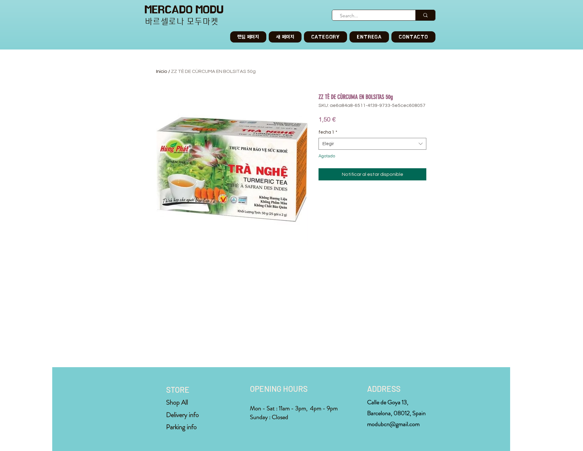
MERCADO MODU (184, 9)
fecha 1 (328, 132)
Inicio (161, 71)
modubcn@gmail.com (393, 424)
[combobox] (372, 144)
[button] (325, 37)
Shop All (177, 402)
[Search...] (425, 15)
